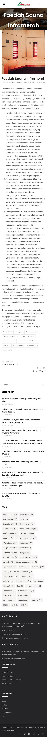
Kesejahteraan (10, 548)
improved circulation (26, 538)
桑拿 (24, 605)
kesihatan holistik (32, 332)
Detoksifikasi (7, 332)
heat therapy (27, 524)
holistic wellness (10, 533)
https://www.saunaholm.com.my (16, 638)
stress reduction (26, 591)
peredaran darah (9, 341)
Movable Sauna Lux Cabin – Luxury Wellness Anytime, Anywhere (21, 431)
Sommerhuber (7, 712)
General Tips (10, 82)
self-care (25, 581)
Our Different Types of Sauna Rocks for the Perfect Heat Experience (21, 421)
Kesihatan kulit (10, 552)
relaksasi (21, 341)
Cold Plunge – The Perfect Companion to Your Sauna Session (22, 410)
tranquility (23, 600)
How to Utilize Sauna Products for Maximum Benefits (21, 494)
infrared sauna (10, 543)
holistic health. (10, 529)
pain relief (8, 562)
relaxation (38, 567)
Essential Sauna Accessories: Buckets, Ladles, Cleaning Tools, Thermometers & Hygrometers (23, 442)
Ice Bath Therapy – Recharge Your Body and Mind (21, 400)
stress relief (9, 595)
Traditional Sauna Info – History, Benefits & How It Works (23, 452)
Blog (23, 8)
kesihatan (25, 548)
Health (24, 519)
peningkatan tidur (28, 336)
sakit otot (31, 341)
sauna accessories (23, 572)
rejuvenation (9, 567)
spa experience (33, 586)
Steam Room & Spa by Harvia (12, 680)
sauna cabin (27, 576)
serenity (38, 581)
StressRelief (24, 595)
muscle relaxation (28, 557)
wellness (37, 600)
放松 (15, 605)
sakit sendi (6, 345)
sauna (7, 572)
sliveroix (42, 82)
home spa (8, 538)
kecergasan (19, 332)
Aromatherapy (10, 514)
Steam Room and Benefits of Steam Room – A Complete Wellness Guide (22, 473)
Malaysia (25, 552)
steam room (9, 591)
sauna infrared (18, 345)
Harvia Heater (6, 684)
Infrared (19, 82)
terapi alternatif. (32, 345)
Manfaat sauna (10, 557)
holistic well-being (28, 529)
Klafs (3, 716)
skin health (8, 586)
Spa (20, 586)
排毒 (6, 605)
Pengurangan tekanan (11, 336)
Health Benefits (10, 524)
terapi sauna (7, 350)
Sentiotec (5, 705)
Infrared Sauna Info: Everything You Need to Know (21, 463)
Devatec (5, 709)
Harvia (4, 701)
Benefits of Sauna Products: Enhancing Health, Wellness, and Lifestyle (22, 484)
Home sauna (27, 533)
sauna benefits (10, 576)
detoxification (10, 519)
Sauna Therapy (10, 581)
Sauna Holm (13, 326)
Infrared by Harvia (8, 676)
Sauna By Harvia (7, 672)
